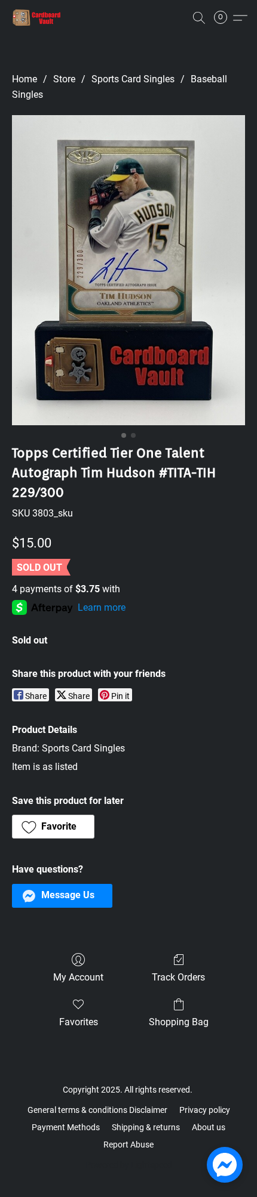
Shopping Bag (179, 1022)
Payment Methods (66, 1127)
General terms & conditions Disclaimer (97, 1110)
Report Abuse (128, 1144)
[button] (38, 18)
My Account (78, 977)
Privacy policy (204, 1110)
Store (64, 79)
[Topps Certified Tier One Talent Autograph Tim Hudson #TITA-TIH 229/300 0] (128, 270)
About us (208, 1127)
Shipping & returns (146, 1127)
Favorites (78, 1022)
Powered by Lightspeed (128, 1165)
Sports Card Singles (133, 79)
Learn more (102, 607)
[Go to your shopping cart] (224, 18)
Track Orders (178, 977)
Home (24, 79)
